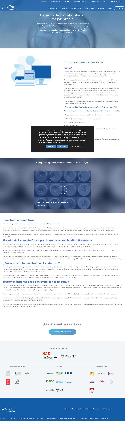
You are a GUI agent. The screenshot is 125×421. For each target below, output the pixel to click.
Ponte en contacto (62, 332)
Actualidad (67, 409)
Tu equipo (101, 8)
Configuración (75, 146)
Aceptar (50, 146)
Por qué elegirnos (82, 418)
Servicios (65, 8)
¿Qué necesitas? (53, 8)
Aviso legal (40, 418)
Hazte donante (77, 409)
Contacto (86, 409)
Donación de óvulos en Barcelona (98, 418)
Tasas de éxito (89, 8)
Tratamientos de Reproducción (66, 418)
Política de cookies (50, 418)
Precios (109, 8)
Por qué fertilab (76, 8)
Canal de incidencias (108, 409)
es (120, 1)
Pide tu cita (119, 8)
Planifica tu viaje (95, 409)
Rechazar (62, 146)
